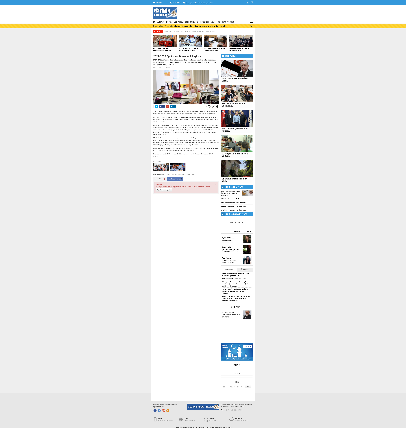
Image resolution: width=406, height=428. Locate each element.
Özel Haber (245, 269)
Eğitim (193, 174)
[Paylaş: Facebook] (162, 106)
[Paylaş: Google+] (167, 106)
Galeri (162, 22)
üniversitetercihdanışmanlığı (194, 31)
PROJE (218, 22)
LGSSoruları (168, 31)
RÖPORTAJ (225, 22)
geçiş (176, 31)
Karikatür (237, 365)
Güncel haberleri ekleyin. (242, 419)
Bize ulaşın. (212, 419)
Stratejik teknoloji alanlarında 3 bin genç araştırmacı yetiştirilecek (195, 26)
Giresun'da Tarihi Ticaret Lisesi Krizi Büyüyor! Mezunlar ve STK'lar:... (204, 3)
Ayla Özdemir (226, 257)
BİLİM (199, 22)
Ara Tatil (174, 174)
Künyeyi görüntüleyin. (190, 419)
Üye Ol (168, 190)
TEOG (181, 31)
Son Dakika (229, 269)
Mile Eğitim (181, 174)
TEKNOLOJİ (205, 22)
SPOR (232, 22)
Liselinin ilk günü (227, 240)
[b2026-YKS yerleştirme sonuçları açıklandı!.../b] (247, 193)
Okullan (188, 174)
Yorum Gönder (160, 179)
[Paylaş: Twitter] (156, 106)
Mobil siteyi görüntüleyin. (166, 419)
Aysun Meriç (226, 237)
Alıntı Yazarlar (236, 307)
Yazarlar (180, 22)
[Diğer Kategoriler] (251, 22)
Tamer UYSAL (227, 247)
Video (170, 22)
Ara (248, 387)
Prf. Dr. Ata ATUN (228, 312)
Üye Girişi (160, 190)
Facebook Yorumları (174, 179)
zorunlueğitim (210, 31)
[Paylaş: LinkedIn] (173, 106)
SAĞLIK (213, 22)
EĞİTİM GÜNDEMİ (190, 22)
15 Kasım (168, 174)
